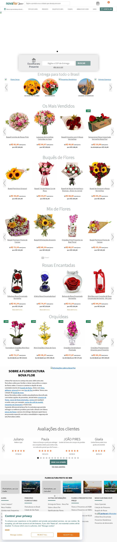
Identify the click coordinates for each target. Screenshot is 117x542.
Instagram (102, 537)
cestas (31, 400)
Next (110, 87)
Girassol (45, 257)
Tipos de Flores (33, 9)
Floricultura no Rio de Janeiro (71, 489)
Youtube (108, 537)
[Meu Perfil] (89, 3)
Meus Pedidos (6, 507)
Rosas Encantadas (58, 265)
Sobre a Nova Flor (54, 507)
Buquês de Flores (57, 9)
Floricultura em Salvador (49, 489)
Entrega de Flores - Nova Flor (58, 504)
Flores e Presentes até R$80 (81, 507)
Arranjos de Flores (83, 9)
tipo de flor (28, 390)
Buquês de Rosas (101, 510)
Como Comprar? (6, 504)
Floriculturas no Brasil (32, 507)
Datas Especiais (100, 504)
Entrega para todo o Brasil (58, 74)
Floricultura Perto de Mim (58, 478)
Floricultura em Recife (91, 489)
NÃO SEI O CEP (58, 67)
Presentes (45, 9)
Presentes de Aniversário (104, 523)
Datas (94, 9)
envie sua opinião (58, 462)
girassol (15, 390)
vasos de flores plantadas (19, 400)
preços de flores (10, 412)
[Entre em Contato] (73, 3)
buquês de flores (26, 388)
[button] (80, 3)
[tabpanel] (58, 35)
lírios (42, 388)
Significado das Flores (56, 510)
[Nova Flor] (15, 3)
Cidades (70, 9)
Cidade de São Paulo (32, 510)
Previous (6, 87)
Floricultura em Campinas (29, 489)
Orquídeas (58, 316)
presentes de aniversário (14, 405)
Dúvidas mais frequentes (10, 510)
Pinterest (114, 537)
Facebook (96, 537)
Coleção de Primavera (102, 507)
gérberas (8, 390)
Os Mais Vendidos (58, 106)
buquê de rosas (18, 393)
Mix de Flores (58, 209)
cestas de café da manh (34, 402)
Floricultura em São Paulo (10, 489)
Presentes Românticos (103, 520)
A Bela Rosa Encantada (103, 517)
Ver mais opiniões (58, 467)
